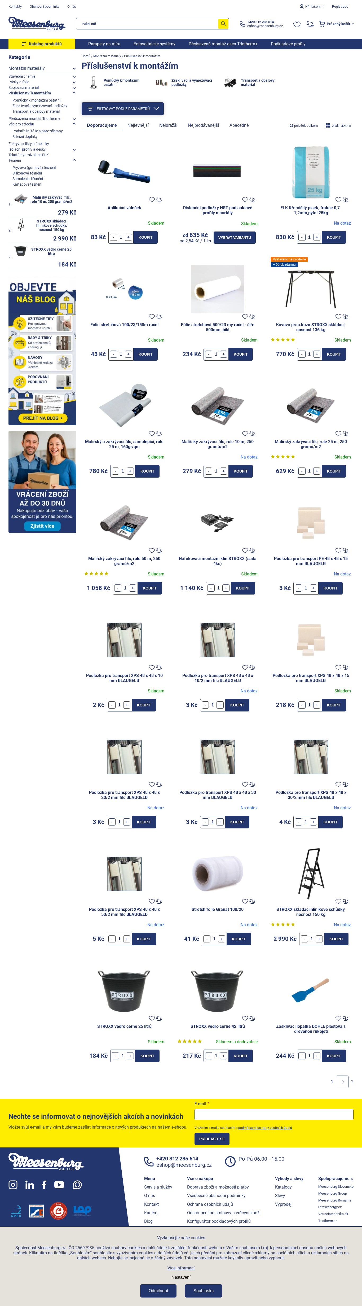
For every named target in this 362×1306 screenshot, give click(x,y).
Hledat (223, 24)
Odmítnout (158, 1290)
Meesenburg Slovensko (336, 1187)
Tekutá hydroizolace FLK (28, 155)
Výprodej (283, 1204)
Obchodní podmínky (44, 6)
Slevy (280, 1195)
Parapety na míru (104, 43)
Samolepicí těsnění (27, 179)
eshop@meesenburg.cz (184, 1165)
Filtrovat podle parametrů (123, 109)
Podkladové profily (288, 43)
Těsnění (14, 160)
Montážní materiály (26, 68)
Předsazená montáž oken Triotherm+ (223, 43)
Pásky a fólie (18, 82)
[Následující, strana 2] (342, 1082)
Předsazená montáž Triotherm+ (34, 118)
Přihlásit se (212, 1139)
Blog (148, 1221)
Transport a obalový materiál (36, 111)
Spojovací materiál (23, 87)
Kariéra (150, 1212)
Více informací (181, 1267)
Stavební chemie (21, 76)
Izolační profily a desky (27, 149)
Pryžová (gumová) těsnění (34, 167)
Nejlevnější (138, 125)
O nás (71, 6)
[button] (128, 237)
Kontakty (15, 6)
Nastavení (181, 1277)
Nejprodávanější (203, 125)
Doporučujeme (102, 125)
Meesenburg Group (332, 1193)
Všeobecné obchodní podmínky (216, 1195)
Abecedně (239, 125)
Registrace (340, 6)
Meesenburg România (334, 1200)
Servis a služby (158, 1187)
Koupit (146, 237)
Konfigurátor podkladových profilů (219, 1221)
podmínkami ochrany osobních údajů (265, 1128)
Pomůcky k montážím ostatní (36, 100)
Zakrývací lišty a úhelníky (28, 144)
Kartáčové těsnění (27, 184)
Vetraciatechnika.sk (333, 1214)
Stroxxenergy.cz (330, 1207)
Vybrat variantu (234, 237)
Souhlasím (203, 1290)
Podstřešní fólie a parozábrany (37, 131)
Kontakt (151, 1204)
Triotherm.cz (327, 1221)
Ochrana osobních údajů (210, 1204)
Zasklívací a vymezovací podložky (39, 106)
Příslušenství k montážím (29, 93)
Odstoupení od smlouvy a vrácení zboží (224, 1212)
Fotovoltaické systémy (154, 43)
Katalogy (283, 1187)
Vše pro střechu (21, 124)
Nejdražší (168, 125)
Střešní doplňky (25, 136)
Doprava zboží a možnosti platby (218, 1187)
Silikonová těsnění (27, 173)
